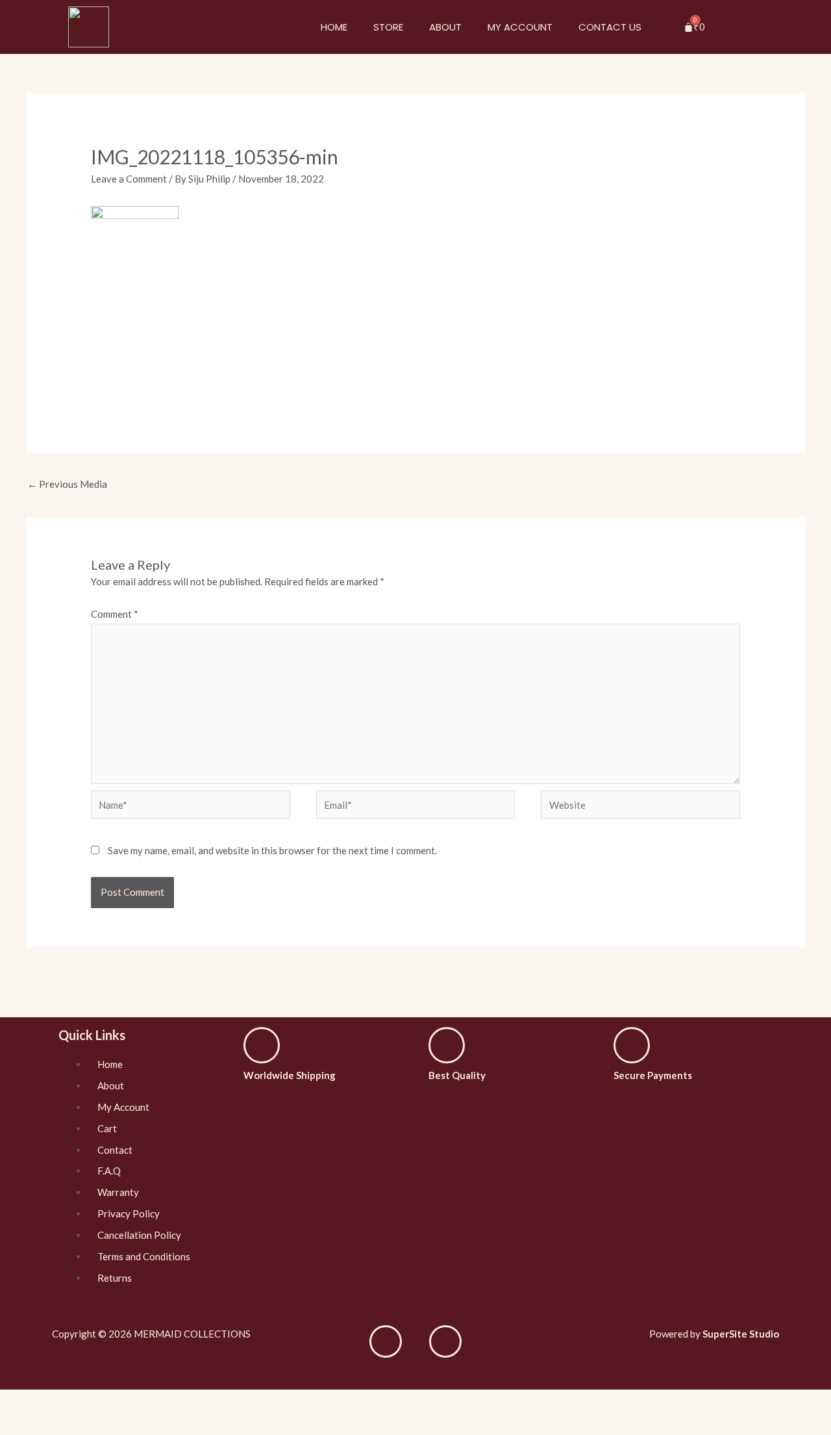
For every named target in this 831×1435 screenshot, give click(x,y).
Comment (114, 614)
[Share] (50, 1401)
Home (334, 27)
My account (520, 27)
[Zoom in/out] (119, 1401)
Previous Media (67, 484)
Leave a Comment (129, 178)
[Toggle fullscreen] (85, 1401)
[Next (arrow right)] (50, 1424)
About (445, 27)
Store (388, 27)
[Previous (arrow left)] (16, 1424)
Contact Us (609, 27)
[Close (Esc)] (16, 1401)
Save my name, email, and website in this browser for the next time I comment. (272, 850)
